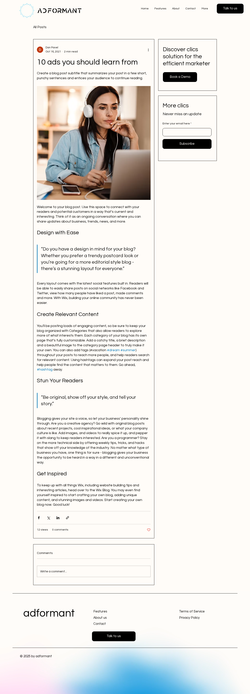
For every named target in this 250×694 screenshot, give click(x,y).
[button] (230, 8)
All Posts (39, 27)
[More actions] (148, 49)
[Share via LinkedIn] (58, 518)
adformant (49, 613)
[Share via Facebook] (39, 518)
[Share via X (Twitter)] (48, 518)
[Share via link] (67, 518)
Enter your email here (176, 123)
